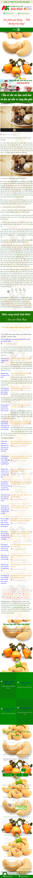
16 (23, 593)
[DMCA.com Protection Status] (21, 809)
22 (18, 597)
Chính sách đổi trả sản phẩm (9, 823)
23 (21, 597)
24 (25, 597)
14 (16, 593)
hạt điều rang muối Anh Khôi (16, 299)
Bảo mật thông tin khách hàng (9, 819)
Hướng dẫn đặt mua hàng (8, 827)
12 (8, 593)
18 (3, 597)
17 (27, 593)
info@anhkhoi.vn (12, 846)
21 (14, 597)
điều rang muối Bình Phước (12, 609)
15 (19, 593)
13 (12, 593)
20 (10, 597)
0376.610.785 (13, 843)
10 (3, 593)
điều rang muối (20, 303)
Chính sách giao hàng (7, 821)
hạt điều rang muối (15, 297)
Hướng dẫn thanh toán (7, 825)
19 (7, 597)
